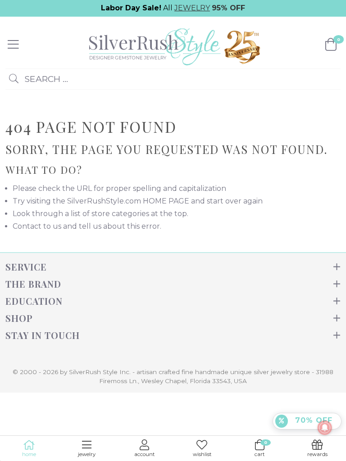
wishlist (202, 454)
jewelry (87, 454)
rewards (317, 454)
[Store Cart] (331, 44)
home (29, 454)
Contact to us (37, 226)
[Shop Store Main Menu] (13, 44)
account (144, 454)
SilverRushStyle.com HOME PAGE (128, 201)
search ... (45, 78)
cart (261, 448)
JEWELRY (192, 8)
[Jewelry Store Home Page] (172, 44)
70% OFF (312, 420)
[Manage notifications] (325, 427)
